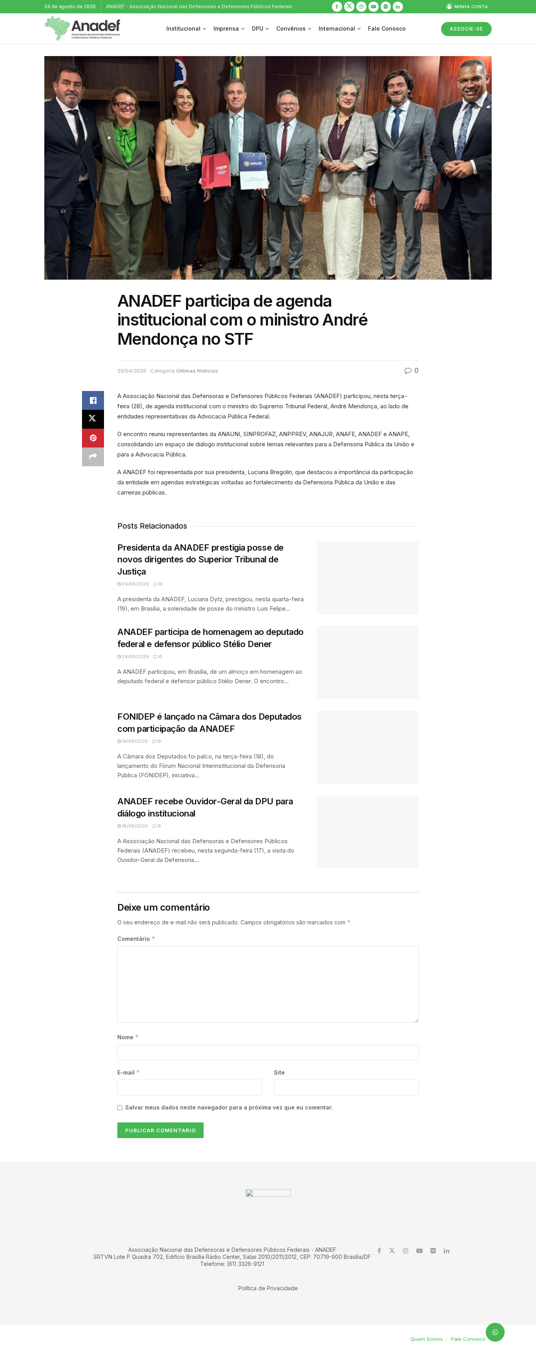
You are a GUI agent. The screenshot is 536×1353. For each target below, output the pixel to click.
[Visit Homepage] (82, 29)
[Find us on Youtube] (373, 6)
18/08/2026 (134, 826)
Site (279, 1072)
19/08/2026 (134, 741)
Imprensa (226, 28)
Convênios (291, 28)
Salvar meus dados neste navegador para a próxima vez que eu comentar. (229, 1107)
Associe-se (466, 29)
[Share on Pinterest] (93, 438)
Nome (128, 1037)
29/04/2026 (131, 370)
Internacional (337, 28)
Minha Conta (470, 6)
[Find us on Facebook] (337, 6)
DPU (257, 28)
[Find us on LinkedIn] (398, 6)
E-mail (128, 1072)
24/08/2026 (135, 584)
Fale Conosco (387, 28)
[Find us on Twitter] (349, 6)
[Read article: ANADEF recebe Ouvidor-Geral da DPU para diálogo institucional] (368, 831)
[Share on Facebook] (93, 400)
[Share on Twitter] (93, 419)
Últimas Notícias (197, 370)
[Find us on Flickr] (386, 6)
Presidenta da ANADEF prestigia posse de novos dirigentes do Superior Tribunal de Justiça (200, 559)
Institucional (183, 28)
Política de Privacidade (268, 1288)
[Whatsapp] (495, 1332)
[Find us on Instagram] (361, 6)
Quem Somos (426, 1339)
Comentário (136, 938)
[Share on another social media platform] (93, 456)
